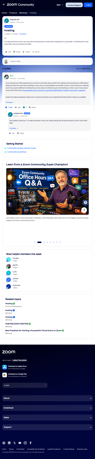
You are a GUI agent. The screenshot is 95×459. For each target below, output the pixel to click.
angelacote (14, 19)
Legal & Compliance (54, 449)
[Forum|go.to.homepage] (20, 4)
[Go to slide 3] (42, 242)
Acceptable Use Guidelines (36, 449)
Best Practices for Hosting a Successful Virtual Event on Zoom (33, 330)
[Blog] (3, 442)
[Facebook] (30, 442)
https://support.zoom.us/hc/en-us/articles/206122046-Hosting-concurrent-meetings (54, 90)
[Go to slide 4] (47, 242)
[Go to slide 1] (35, 242)
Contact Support (74, 5)
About (7, 398)
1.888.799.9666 (19, 360)
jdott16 (15, 265)
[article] (47, 91)
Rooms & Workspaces (13, 306)
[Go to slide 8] (60, 242)
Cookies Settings (68, 449)
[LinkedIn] (9, 442)
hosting (8, 310)
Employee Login (82, 449)
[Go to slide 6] (54, 242)
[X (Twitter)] (14, 442)
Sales (6, 417)
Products (13, 13)
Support (7, 427)
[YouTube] (19, 442)
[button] (3, 5)
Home (4, 13)
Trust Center (20, 449)
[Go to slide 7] (57, 242)
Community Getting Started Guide (21, 148)
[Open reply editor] (47, 61)
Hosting (9, 303)
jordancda (16, 285)
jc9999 (15, 279)
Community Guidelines (16, 152)
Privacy (11, 449)
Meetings (23, 13)
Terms (4, 449)
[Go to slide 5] (50, 242)
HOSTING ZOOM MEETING (16, 324)
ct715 (15, 272)
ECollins (16, 258)
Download (8, 407)
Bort (11, 76)
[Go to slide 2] (38, 242)
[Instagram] (25, 442)
